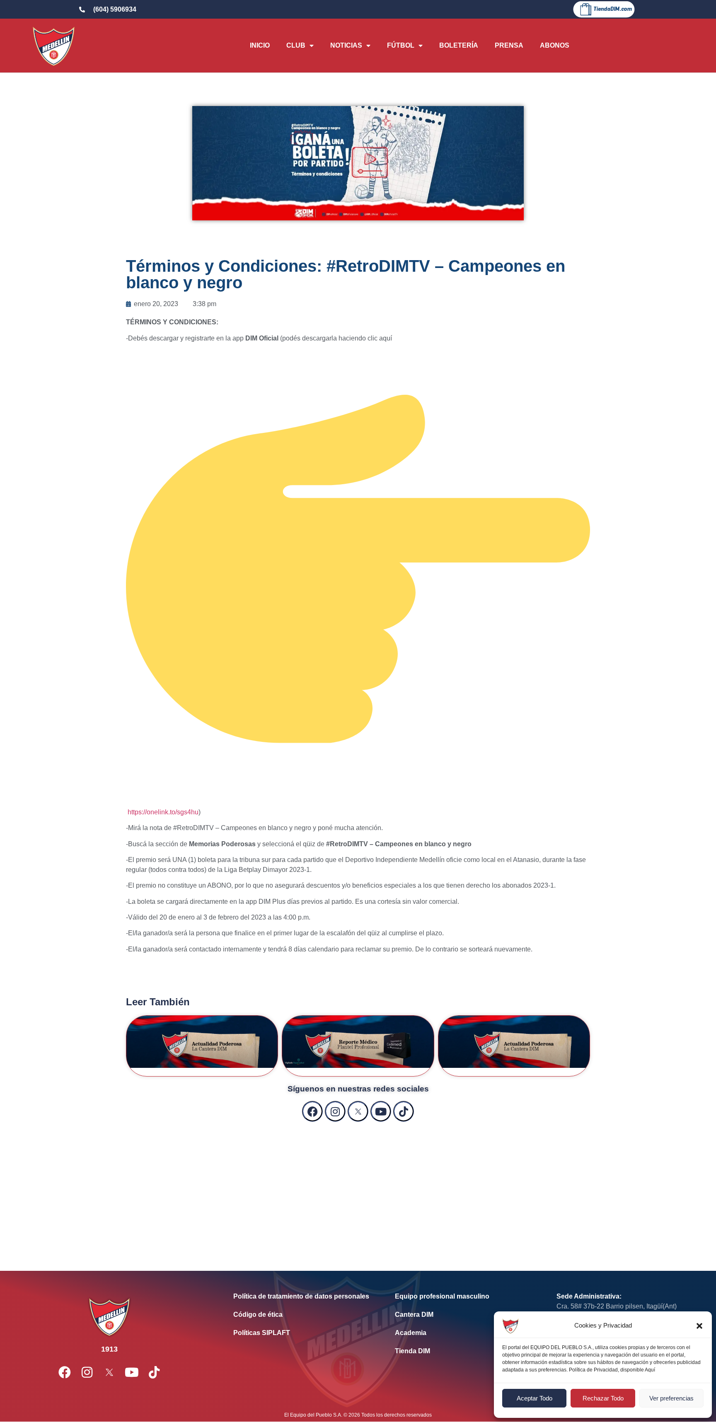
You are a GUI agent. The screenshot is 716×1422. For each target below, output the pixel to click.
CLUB (295, 45)
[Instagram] (335, 1111)
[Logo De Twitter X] (358, 1111)
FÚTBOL (400, 45)
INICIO (260, 45)
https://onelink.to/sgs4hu (163, 812)
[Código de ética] (301, 1315)
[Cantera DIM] (463, 1315)
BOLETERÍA (458, 45)
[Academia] (463, 1333)
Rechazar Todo (603, 1398)
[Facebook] (312, 1111)
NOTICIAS (346, 45)
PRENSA (509, 45)
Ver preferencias (671, 1398)
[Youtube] (380, 1111)
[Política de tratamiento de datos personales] (301, 1296)
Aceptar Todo (534, 1398)
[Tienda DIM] (463, 1351)
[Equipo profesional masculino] (463, 1296)
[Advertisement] (358, 1188)
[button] (699, 1326)
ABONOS (554, 45)
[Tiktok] (403, 1111)
